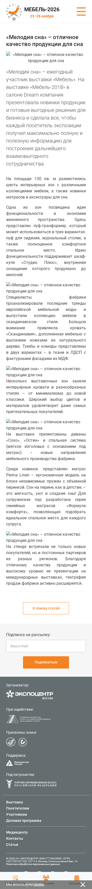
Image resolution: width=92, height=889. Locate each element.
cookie (38, 884)
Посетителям (17, 808)
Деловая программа (23, 820)
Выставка (14, 802)
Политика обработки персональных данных (33, 864)
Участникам (16, 814)
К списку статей (46, 608)
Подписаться (46, 662)
